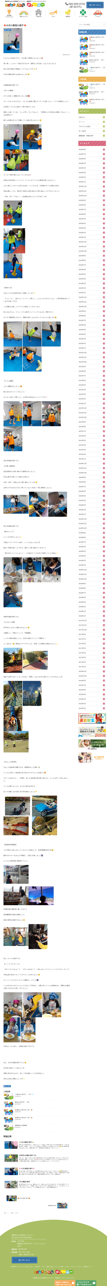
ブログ (43, 1266)
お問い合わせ (96, 5)
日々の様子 (7, 1086)
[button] (104, 25)
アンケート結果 (59, 1266)
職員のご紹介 (50, 1266)
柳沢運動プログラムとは (17, 1266)
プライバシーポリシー (76, 1266)
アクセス (67, 1266)
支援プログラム (28, 1266)
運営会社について (88, 1266)
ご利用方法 (37, 1266)
